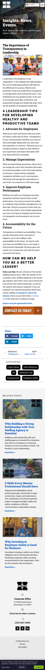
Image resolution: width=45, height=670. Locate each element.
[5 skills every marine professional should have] (22, 468)
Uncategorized (13, 378)
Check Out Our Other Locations (22, 614)
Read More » (10, 452)
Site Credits (22, 647)
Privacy (22, 644)
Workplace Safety (30, 378)
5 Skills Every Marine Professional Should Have (21, 484)
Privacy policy (5, 667)
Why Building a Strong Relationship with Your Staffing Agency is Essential (19, 428)
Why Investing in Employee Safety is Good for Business (21, 545)
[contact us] (22, 311)
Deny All (21, 667)
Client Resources (30, 367)
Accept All (38, 667)
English (30, 4)
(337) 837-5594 (22, 623)
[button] (42, 5)
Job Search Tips (26, 373)
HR (13, 373)
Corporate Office (22, 599)
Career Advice (13, 367)
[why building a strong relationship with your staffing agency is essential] (22, 409)
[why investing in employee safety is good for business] (22, 527)
